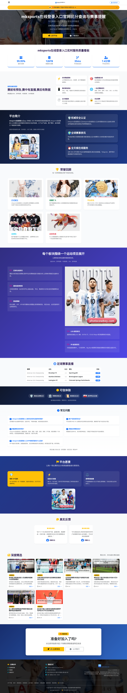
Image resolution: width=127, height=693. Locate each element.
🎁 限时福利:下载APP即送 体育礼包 (63, 7)
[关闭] (116, 7)
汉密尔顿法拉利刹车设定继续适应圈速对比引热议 (49, 578)
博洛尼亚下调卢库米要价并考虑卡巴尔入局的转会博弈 (105, 578)
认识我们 (75, 649)
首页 (14, 683)
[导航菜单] (9, 2)
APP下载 (10, 683)
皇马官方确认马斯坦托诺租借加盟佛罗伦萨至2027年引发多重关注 (49, 610)
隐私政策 (42, 683)
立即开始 (53, 36)
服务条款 (48, 683)
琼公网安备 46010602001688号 (70, 690)
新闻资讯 (19, 683)
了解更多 (75, 36)
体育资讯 (25, 683)
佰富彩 (11, 670)
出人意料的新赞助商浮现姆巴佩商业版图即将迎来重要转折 (20, 610)
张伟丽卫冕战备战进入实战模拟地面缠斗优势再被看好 (20, 578)
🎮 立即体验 (55, 649)
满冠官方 (11, 672)
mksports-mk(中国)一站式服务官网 (66, 687)
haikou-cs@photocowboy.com (55, 667)
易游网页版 (12, 667)
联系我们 (36, 683)
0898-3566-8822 (51, 670)
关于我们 (31, 683)
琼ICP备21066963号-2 (55, 690)
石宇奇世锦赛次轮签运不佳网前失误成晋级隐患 (77, 578)
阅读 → (31, 586)
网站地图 (54, 683)
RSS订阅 (61, 683)
